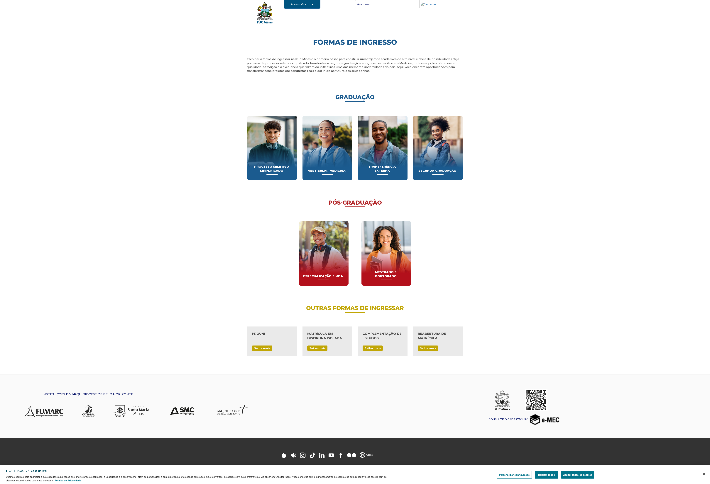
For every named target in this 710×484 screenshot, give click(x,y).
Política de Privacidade (68, 480)
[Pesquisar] (428, 4)
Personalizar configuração (514, 474)
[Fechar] (704, 474)
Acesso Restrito (301, 4)
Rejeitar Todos (546, 474)
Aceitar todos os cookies (577, 474)
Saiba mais (262, 348)
